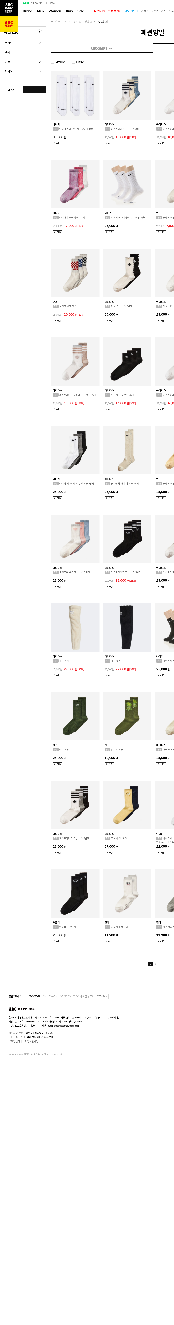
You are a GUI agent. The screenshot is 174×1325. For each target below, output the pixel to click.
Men (40, 11)
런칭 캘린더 (114, 11)
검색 (34, 89)
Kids (69, 11)
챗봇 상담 (101, 996)
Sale (80, 11)
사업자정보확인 (16, 1033)
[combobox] (80, 21)
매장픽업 (80, 62)
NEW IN (99, 11)
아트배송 (60, 62)
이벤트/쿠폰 (159, 11)
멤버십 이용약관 (17, 1037)
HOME (57, 21)
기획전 (145, 11)
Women (55, 11)
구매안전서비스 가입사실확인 (23, 1041)
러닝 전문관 (131, 11)
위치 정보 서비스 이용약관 (40, 1037)
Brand (27, 11)
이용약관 (49, 1033)
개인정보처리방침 (35, 1033)
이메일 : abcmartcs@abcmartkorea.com (60, 1025)
